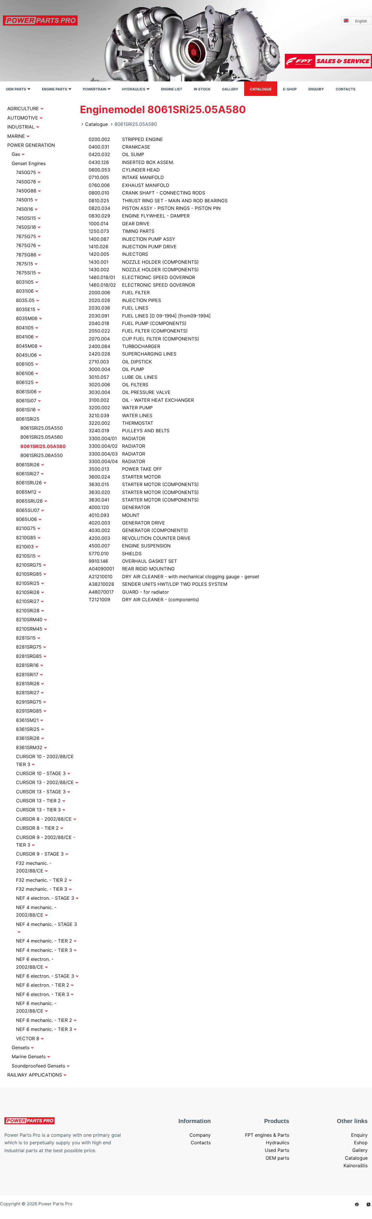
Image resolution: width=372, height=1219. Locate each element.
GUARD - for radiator (129, 592)
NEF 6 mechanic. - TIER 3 (44, 1029)
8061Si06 (26, 392)
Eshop (361, 1142)
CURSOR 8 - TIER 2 (37, 828)
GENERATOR (119, 507)
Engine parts (54, 89)
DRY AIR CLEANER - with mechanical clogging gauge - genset (174, 576)
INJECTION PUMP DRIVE (133, 246)
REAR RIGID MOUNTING (132, 569)
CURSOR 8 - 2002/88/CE (44, 819)
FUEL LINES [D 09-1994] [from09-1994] (150, 316)
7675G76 (26, 245)
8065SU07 (28, 510)
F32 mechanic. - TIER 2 (41, 880)
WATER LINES (120, 415)
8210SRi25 (28, 583)
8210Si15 (26, 556)
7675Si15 (26, 273)
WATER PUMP (121, 408)
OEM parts (16, 89)
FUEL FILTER (119, 292)
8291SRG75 (29, 702)
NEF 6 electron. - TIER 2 (42, 985)
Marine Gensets (29, 1056)
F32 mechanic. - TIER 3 (41, 889)
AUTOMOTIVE (22, 118)
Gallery (230, 89)
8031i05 (25, 282)
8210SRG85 (29, 574)
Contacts (345, 89)
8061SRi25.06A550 (41, 455)
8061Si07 (26, 401)
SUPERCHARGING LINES (132, 354)
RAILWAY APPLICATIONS (34, 1075)
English (361, 20)
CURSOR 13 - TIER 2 (38, 801)
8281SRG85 (29, 656)
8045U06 (26, 355)
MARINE (16, 136)
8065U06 (26, 519)
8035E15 (25, 309)
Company (200, 1135)
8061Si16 (26, 410)
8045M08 (26, 346)
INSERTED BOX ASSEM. (131, 162)
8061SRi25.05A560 (41, 437)
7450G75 (26, 172)
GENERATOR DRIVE (127, 523)
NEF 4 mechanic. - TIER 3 (44, 950)
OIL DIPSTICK (120, 362)
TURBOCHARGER (124, 346)
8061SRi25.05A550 (41, 428)
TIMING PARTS (121, 231)
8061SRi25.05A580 (43, 446)
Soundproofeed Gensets (38, 1066)
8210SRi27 (27, 601)
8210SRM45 (29, 629)
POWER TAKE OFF (125, 469)
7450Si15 (26, 218)
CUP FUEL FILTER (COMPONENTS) (144, 339)
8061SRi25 (28, 419)
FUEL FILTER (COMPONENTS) (138, 331)
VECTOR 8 (27, 1038)
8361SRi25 (28, 729)
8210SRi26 (28, 592)
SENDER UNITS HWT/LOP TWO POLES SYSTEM (158, 584)
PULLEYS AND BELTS (129, 430)
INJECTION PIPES (125, 300)
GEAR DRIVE (119, 223)
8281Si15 (26, 638)
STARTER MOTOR (125, 477)
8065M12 (26, 492)
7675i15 (24, 264)
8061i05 (25, 364)
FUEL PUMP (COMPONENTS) (138, 323)
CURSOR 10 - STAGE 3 (41, 773)
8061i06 (25, 373)
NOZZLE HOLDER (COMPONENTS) (144, 262)
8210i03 (25, 546)
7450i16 (24, 209)
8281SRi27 (27, 692)
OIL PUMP (116, 369)
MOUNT (114, 515)
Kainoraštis (356, 1165)
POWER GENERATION (31, 145)
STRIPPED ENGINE (126, 139)
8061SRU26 (29, 483)
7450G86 (26, 191)
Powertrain (94, 89)
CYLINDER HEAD (124, 170)
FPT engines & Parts (267, 1135)
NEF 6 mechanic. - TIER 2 (44, 1020)
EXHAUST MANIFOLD (129, 185)
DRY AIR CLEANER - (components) (144, 599)
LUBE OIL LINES (123, 377)
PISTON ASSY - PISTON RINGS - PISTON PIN (155, 208)
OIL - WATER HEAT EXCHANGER (141, 400)
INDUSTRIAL (21, 127)
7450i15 (24, 200)
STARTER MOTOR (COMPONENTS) (144, 484)
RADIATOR (117, 438)
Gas (16, 154)
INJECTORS (118, 254)
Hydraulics (133, 89)
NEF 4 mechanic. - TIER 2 (44, 941)
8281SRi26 (28, 683)
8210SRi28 (28, 610)
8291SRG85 (29, 711)
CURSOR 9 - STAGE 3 (40, 854)
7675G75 (26, 236)
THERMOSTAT (121, 423)
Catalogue (260, 89)
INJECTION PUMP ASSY (132, 239)
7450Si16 (26, 227)
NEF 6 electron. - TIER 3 (42, 994)
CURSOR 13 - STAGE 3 (41, 792)
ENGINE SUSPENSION (130, 546)
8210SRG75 (29, 565)
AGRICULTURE (23, 108)
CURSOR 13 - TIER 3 (38, 810)
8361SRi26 (28, 738)
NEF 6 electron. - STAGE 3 (45, 976)
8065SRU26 (29, 501)
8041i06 (25, 337)
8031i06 (25, 291)
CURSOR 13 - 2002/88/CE (45, 782)
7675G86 (26, 255)
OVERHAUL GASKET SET (133, 561)
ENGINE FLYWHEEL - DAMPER (139, 216)
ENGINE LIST (171, 89)
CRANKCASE (119, 147)
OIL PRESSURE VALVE (130, 392)
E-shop (290, 89)
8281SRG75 (29, 647)
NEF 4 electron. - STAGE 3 (45, 898)
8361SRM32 (29, 747)
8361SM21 (27, 720)
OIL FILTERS (118, 385)
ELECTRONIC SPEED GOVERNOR (142, 277)
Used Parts (277, 1150)
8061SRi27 (27, 473)
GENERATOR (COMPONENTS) (138, 530)
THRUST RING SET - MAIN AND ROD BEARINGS (158, 201)
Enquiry (316, 89)
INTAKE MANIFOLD (126, 177)
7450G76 (26, 182)
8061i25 (25, 382)
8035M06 (26, 318)
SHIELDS (115, 553)
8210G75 (26, 528)
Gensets (20, 1047)
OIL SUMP (116, 154)
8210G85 (26, 537)
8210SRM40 (29, 619)
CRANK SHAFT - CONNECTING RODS (147, 193)
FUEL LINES (118, 308)
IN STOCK (202, 89)
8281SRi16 (27, 665)
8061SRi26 (28, 464)
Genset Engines (29, 163)
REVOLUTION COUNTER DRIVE (140, 538)
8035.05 (25, 300)
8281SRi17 (27, 674)
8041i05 (25, 328)
